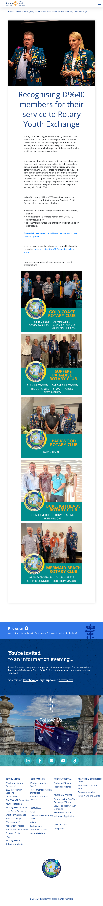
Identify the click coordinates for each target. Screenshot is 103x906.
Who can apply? (13, 822)
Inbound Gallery (37, 833)
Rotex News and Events (89, 795)
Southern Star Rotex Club (89, 780)
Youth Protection (14, 803)
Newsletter (66, 680)
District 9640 (11, 796)
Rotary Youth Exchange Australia (57, 898)
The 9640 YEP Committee (17, 800)
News (18, 11)
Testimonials (36, 826)
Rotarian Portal (63, 795)
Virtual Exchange (13, 818)
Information (13, 779)
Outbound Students (63, 783)
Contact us (60, 824)
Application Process (15, 825)
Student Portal (63, 779)
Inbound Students (62, 786)
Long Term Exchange (16, 811)
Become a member (87, 792)
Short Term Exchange (16, 814)
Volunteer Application (64, 816)
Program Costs (13, 833)
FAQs (8, 836)
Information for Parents (17, 829)
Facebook (29, 680)
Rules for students (14, 844)
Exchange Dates (13, 840)
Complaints (59, 828)
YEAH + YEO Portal (62, 812)
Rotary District (15, 3)
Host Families (37, 779)
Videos (33, 822)
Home (11, 11)
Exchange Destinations (16, 807)
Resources (35, 807)
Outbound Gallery (38, 829)
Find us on (16, 628)
